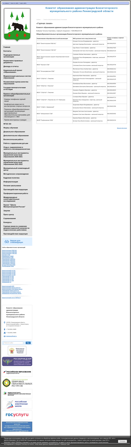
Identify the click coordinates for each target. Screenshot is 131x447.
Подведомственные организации (11, 56)
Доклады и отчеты (11, 66)
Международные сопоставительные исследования (11, 199)
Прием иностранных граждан (15, 120)
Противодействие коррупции (15, 189)
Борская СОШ (6, 254)
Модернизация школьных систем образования (17, 77)
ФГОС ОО (7, 124)
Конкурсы (7, 222)
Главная (6, 47)
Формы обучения (10, 128)
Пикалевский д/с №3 (8, 276)
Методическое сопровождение (16, 174)
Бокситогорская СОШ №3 (9, 253)
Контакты (7, 51)
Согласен (122, 441)
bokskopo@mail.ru (11, 336)
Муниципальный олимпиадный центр (16, 169)
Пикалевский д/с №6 (8, 277)
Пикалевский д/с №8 (8, 280)
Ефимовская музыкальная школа (11, 293)
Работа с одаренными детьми (15, 143)
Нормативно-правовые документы (13, 61)
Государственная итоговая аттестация (14, 88)
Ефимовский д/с (6, 282)
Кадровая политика (11, 178)
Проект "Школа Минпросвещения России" (14, 206)
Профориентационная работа (15, 193)
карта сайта (23, 3)
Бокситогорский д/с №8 (8, 275)
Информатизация (10, 182)
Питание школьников (12, 186)
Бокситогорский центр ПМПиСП (11, 297)
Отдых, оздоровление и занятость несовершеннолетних (16, 148)
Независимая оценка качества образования (15, 83)
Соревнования (9, 218)
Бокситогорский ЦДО (8, 286)
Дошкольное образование (14, 132)
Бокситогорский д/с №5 (8, 273)
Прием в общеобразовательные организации (16, 95)
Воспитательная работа (13, 139)
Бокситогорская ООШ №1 (9, 250)
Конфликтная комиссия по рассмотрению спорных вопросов (17, 105)
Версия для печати (122, 128)
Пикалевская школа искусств (10, 290)
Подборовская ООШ (8, 266)
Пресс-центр (8, 214)
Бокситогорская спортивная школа (12, 289)
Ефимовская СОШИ (8, 256)
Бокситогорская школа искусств (11, 287)
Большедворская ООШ (8, 265)
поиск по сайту (14, 3)
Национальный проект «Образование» (12, 71)
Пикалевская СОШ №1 (8, 259)
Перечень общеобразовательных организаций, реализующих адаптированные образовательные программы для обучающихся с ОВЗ (17, 113)
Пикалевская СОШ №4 (8, 263)
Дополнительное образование (16, 135)
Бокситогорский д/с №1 (8, 270)
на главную (6, 3)
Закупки (6, 211)
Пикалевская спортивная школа (11, 292)
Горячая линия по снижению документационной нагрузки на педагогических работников (16, 228)
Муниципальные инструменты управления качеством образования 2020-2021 (16, 155)
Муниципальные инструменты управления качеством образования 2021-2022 (16, 162)
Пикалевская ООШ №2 (8, 260)
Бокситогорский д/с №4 (8, 272)
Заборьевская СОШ (7, 257)
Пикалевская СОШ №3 (8, 262)
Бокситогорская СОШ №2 (9, 252)
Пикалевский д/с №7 (8, 279)
